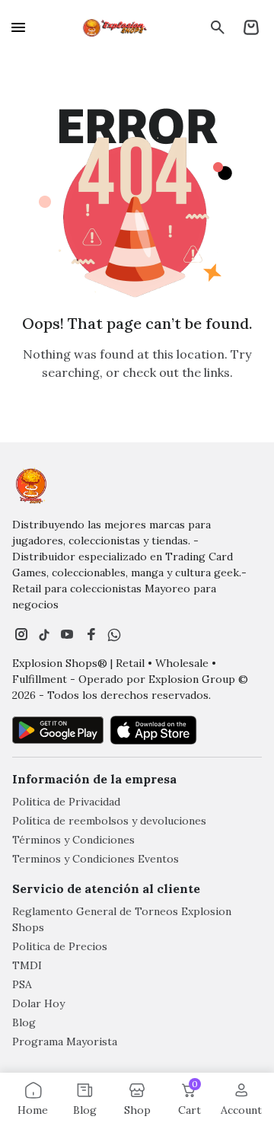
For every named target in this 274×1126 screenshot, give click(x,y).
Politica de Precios (59, 946)
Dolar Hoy (38, 1003)
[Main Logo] (115, 27)
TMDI (27, 965)
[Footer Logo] (31, 486)
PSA (22, 984)
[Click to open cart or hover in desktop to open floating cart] (251, 27)
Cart (189, 1099)
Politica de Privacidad (66, 802)
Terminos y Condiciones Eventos (95, 859)
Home (33, 1110)
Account (241, 1110)
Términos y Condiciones (73, 840)
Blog (24, 1022)
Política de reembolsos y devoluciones (109, 821)
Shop (137, 1110)
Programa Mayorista (64, 1041)
